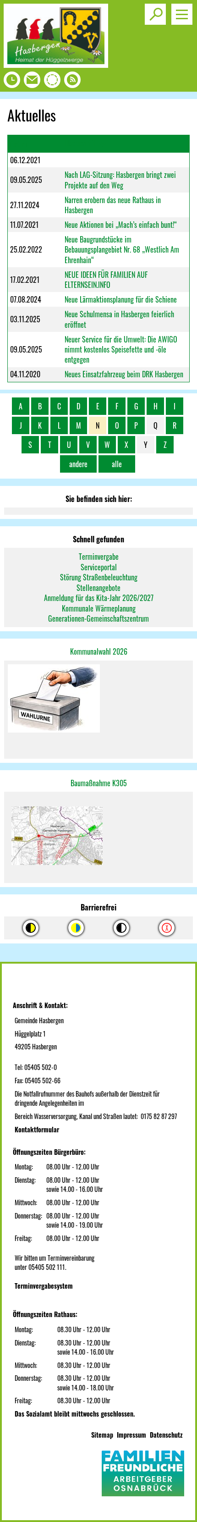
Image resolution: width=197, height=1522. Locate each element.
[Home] (56, 64)
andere (78, 463)
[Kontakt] (32, 82)
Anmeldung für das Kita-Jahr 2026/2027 (98, 597)
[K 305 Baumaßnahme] (98, 837)
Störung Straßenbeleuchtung (98, 577)
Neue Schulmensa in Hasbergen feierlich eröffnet (119, 319)
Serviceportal (99, 567)
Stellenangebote (98, 587)
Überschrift (80, 143)
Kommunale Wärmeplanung (99, 608)
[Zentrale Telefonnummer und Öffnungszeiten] (11, 82)
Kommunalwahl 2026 (98, 651)
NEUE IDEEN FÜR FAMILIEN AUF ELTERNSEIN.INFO (106, 279)
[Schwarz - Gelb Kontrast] (30, 928)
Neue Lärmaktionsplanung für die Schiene (121, 299)
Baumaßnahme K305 (99, 783)
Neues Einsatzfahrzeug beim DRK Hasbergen (124, 374)
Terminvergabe (99, 556)
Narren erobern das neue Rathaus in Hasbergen (113, 204)
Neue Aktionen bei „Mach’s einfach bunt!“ (121, 224)
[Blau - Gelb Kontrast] (76, 928)
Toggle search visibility (155, 14)
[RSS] (72, 82)
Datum (18, 143)
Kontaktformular (37, 1129)
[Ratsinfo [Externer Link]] (52, 82)
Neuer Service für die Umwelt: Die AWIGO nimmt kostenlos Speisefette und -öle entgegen (121, 349)
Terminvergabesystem (44, 1285)
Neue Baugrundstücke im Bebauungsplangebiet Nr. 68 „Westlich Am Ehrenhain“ (122, 249)
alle (117, 463)
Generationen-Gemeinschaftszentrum (98, 618)
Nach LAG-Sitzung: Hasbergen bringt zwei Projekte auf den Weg (120, 179)
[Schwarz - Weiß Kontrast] (121, 928)
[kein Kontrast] (167, 928)
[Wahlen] (98, 699)
